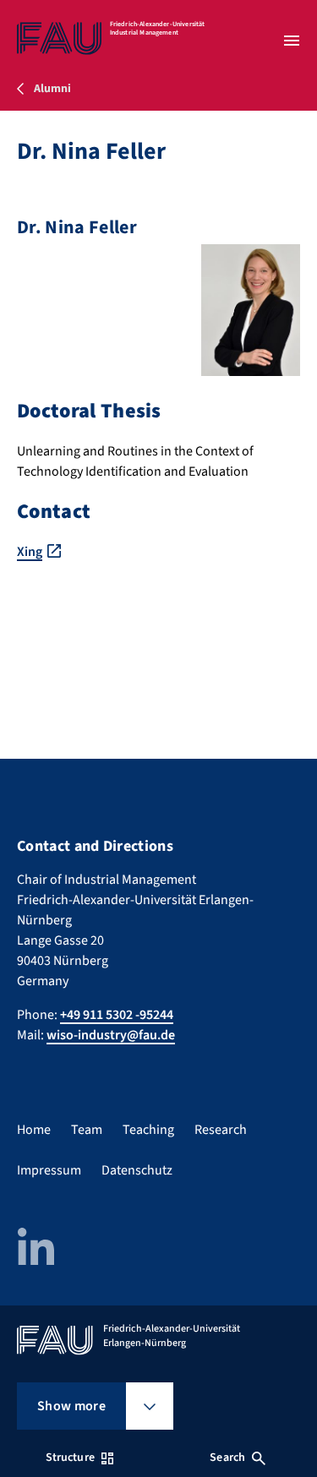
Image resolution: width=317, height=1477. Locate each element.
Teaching (148, 1129)
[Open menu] (291, 40)
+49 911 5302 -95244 (116, 1015)
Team (86, 1129)
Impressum (49, 1170)
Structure (70, 1457)
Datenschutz (136, 1170)
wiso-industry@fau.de (110, 1035)
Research (220, 1129)
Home (34, 1129)
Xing (29, 551)
